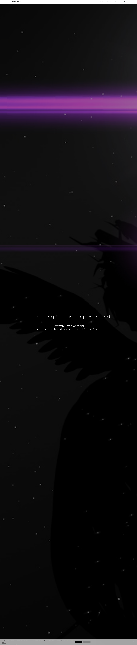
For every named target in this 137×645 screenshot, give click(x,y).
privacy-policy (70, 640)
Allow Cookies (78, 642)
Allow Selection (87, 642)
